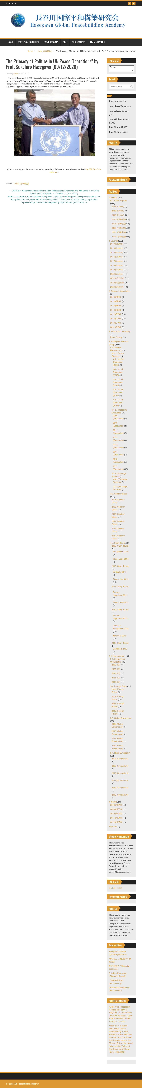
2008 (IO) (116, 664)
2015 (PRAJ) (115, 305)
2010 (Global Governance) (117, 732)
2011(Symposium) (120, 780)
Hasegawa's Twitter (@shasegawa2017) (118, 953)
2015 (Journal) (116, 252)
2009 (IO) (116, 669)
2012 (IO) (116, 682)
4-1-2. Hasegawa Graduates (119, 411)
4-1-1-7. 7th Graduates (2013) (118, 402)
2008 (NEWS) (116, 804)
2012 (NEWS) (116, 822)
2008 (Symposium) (120, 758)
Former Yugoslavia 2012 (120, 617)
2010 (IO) (116, 673)
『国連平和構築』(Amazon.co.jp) (116, 982)
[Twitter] (133, 3)
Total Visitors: (116, 132)
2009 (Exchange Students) (120, 480)
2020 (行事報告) (44, 51)
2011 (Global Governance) (117, 740)
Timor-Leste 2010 (121, 579)
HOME (10, 42)
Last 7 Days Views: (118, 106)
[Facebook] (129, 3)
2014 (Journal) (116, 248)
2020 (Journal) (116, 273)
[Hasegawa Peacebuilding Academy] (70, 22)
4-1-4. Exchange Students (119, 475)
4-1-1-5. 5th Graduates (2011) (118, 382)
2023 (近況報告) (117, 286)
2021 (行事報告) (119, 223)
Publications (79, 42)
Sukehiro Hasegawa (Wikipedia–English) (117, 974)
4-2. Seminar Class (118, 493)
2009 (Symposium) (120, 765)
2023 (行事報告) (119, 232)
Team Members (97, 42)
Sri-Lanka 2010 (119, 571)
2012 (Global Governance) (117, 747)
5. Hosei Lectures (116, 656)
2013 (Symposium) (120, 794)
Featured (113, 826)
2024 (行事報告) (119, 236)
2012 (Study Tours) (120, 609)
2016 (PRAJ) (115, 309)
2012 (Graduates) (118, 439)
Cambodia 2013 (120, 648)
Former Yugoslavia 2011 (120, 593)
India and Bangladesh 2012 (120, 627)
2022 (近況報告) (117, 282)
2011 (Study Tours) (120, 586)
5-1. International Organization (117, 660)
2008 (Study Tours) (120, 545)
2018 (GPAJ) (115, 318)
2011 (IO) (116, 677)
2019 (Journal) (116, 269)
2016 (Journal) (116, 256)
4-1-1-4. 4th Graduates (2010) (118, 372)
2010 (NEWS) (116, 813)
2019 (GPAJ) (115, 322)
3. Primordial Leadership (119, 331)
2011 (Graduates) (118, 431)
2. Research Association (119, 291)
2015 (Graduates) (118, 460)
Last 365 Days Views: (119, 119)
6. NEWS (113, 802)
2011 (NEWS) (116, 817)
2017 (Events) (118, 206)
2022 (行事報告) (119, 227)
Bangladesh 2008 (120, 551)
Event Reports (51, 42)
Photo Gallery (116, 337)
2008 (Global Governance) (117, 725)
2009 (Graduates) (118, 417)
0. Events (113, 197)
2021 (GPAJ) (115, 327)
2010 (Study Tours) (120, 566)
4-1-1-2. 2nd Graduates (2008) (118, 362)
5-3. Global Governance (120, 718)
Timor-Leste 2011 (121, 602)
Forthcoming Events (28, 42)
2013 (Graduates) (118, 446)
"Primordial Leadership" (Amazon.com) (119, 989)
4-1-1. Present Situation (118, 354)
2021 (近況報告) (117, 278)
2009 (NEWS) (116, 809)
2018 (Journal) (116, 265)
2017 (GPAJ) (115, 314)
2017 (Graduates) (118, 467)
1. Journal (113, 240)
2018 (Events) (118, 210)
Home (30, 51)
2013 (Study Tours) (120, 642)
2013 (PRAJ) (115, 297)
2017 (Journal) (116, 261)
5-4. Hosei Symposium (120, 752)
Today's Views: (116, 101)
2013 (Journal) (116, 243)
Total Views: (115, 127)
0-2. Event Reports (118, 200)
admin (15, 74)
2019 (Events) (118, 215)
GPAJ (65, 42)
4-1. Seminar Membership (116, 349)
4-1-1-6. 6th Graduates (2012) (118, 392)
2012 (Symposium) (120, 787)
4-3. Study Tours (117, 542)
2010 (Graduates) (118, 424)
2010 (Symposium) (120, 773)
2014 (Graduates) (118, 453)
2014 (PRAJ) (115, 301)
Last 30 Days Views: (118, 111)
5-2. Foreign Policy (118, 686)
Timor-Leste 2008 (121, 558)
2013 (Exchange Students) (120, 488)
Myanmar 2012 (119, 635)
